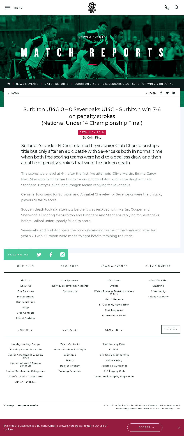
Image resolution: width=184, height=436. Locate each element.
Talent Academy (158, 296)
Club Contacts (25, 312)
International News (114, 315)
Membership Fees (114, 344)
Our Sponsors (69, 280)
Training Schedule (69, 371)
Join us (171, 329)
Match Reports (57, 84)
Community (158, 291)
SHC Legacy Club (114, 371)
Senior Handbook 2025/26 (70, 349)
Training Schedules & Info (26, 349)
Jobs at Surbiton (26, 318)
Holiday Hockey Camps (26, 344)
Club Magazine (114, 310)
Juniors (26, 329)
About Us (25, 286)
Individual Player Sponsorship (70, 286)
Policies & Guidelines (114, 365)
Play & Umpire (158, 266)
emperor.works (27, 405)
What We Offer (158, 280)
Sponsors (70, 266)
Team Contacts (70, 344)
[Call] (167, 7)
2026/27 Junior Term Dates (25, 376)
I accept (143, 427)
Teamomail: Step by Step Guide (114, 376)
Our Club (25, 266)
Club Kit (114, 349)
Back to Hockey (70, 365)
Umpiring (158, 286)
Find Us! (26, 280)
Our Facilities (25, 291)
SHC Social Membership (114, 355)
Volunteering (114, 360)
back (15, 92)
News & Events (27, 84)
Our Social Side (25, 302)
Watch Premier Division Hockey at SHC (114, 292)
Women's (70, 355)
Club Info (114, 329)
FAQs (25, 307)
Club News (114, 280)
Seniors (70, 329)
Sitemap (9, 405)
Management (25, 296)
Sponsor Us (70, 291)
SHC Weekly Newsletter (114, 304)
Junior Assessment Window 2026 (25, 356)
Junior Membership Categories (25, 371)
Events (114, 286)
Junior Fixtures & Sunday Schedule (25, 364)
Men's (70, 360)
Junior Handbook (25, 382)
